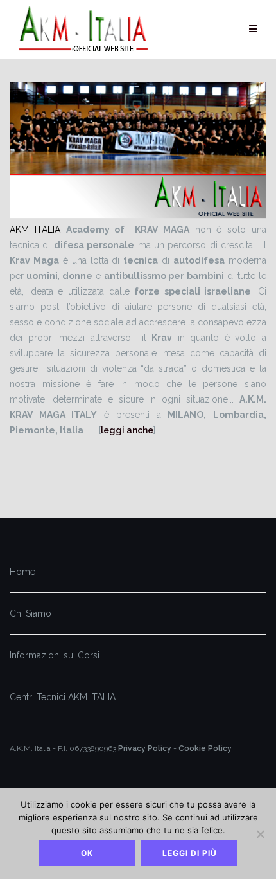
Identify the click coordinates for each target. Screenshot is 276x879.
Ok (87, 853)
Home (22, 571)
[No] (260, 834)
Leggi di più (189, 853)
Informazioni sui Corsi (54, 655)
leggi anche (127, 430)
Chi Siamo (30, 613)
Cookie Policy (205, 748)
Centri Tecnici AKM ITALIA (63, 697)
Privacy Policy (144, 748)
